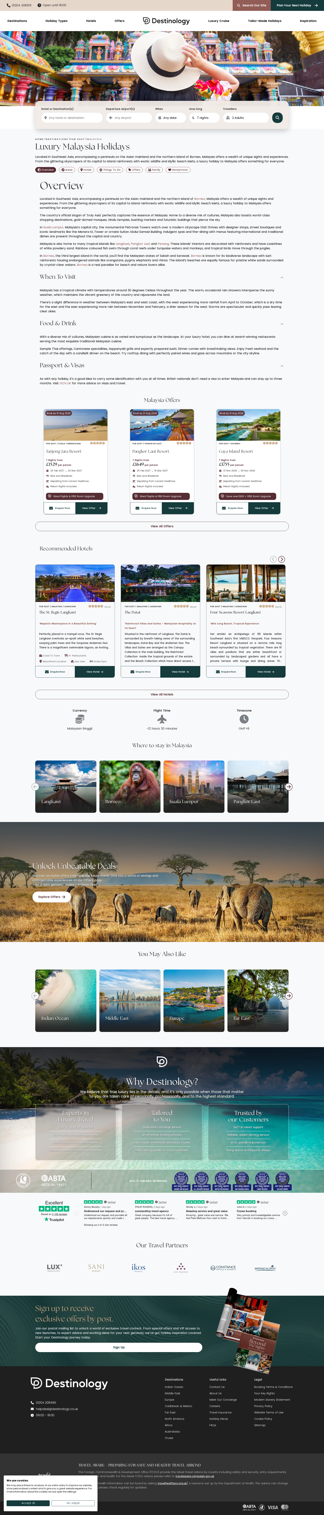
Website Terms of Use (269, 1412)
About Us (215, 1393)
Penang (163, 244)
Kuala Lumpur (53, 227)
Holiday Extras (218, 1419)
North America (174, 1419)
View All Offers (162, 526)
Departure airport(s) (120, 109)
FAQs (212, 1425)
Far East (170, 1412)
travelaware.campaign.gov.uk (195, 1476)
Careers (214, 1406)
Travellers (230, 109)
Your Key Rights (264, 1393)
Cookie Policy (263, 1419)
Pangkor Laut (140, 244)
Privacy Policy (263, 1406)
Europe (169, 1400)
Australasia (172, 1431)
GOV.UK (65, 383)
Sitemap (260, 1425)
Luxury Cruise (218, 21)
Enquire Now (57, 671)
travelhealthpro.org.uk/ (173, 1483)
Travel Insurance (220, 1412)
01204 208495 (46, 1402)
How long (195, 109)
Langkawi (122, 244)
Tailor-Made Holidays (264, 21)
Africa (168, 1425)
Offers (119, 21)
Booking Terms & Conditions (273, 1387)
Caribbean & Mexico (178, 1406)
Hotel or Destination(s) (57, 109)
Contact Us (217, 1387)
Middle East (172, 1393)
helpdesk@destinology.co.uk (57, 1409)
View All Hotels (162, 694)
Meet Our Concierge (223, 1400)
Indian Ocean (174, 1387)
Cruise (169, 1438)
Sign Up (119, 1347)
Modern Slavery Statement (272, 1400)
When (159, 109)
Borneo (199, 199)
